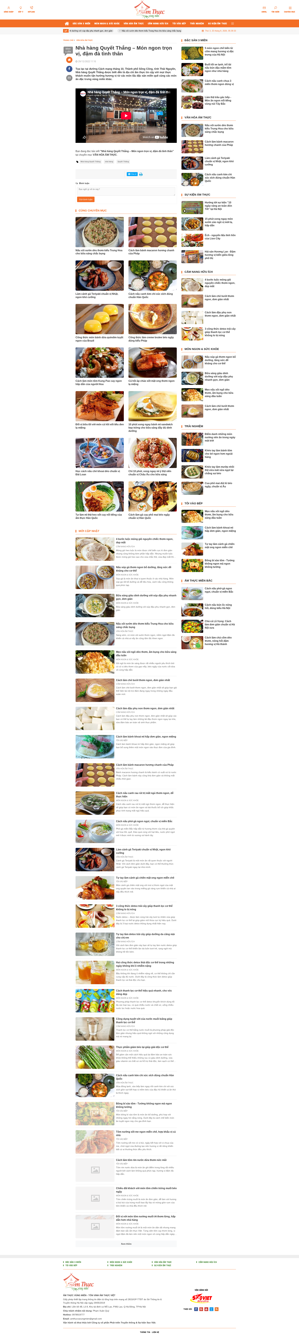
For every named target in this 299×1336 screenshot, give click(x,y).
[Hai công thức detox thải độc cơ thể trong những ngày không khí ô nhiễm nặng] (95, 972)
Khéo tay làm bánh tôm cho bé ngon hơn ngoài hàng (219, 453)
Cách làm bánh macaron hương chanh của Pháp (151, 252)
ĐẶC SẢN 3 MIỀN (196, 40)
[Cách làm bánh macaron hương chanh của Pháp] (95, 775)
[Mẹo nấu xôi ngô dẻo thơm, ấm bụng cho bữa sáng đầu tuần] (95, 662)
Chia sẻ (133, 174)
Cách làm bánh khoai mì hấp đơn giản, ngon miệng (146, 736)
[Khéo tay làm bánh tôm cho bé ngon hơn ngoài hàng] (192, 455)
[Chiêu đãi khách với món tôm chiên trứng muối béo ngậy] (95, 1198)
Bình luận (68, 50)
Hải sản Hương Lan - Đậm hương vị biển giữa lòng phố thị (220, 254)
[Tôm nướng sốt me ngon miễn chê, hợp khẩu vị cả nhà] (95, 1142)
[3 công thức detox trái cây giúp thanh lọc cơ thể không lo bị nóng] (95, 916)
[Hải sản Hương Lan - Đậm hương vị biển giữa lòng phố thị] (192, 256)
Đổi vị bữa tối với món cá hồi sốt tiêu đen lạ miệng (100, 426)
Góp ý (20, 12)
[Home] (69, 60)
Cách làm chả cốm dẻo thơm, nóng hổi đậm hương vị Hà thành (218, 640)
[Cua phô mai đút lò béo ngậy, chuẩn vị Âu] (192, 488)
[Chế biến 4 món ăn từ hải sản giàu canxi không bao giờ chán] (95, 1283)
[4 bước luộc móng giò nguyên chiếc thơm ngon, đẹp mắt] (95, 549)
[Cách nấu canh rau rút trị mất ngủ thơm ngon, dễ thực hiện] (95, 803)
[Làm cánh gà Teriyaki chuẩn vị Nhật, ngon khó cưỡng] (95, 859)
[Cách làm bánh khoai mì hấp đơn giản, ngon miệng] (95, 746)
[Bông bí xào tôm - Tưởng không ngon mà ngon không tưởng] (95, 1113)
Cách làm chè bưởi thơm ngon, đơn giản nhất (143, 680)
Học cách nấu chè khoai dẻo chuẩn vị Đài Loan (98, 473)
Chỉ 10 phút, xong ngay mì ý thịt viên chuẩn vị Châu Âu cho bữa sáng (149, 473)
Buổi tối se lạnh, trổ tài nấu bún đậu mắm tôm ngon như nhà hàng (218, 67)
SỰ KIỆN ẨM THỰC (197, 194)
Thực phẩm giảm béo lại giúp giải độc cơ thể (142, 1047)
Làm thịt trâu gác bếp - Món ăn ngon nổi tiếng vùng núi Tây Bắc (218, 100)
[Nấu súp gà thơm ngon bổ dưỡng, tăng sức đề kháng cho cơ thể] (95, 577)
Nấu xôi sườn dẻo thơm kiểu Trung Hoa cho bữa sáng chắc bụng (127, 31)
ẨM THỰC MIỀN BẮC (198, 580)
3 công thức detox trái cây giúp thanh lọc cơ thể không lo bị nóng (220, 332)
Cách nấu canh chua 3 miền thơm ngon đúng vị (219, 82)
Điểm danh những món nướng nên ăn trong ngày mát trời (220, 437)
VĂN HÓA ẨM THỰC (124, 631)
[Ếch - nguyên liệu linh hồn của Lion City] (192, 240)
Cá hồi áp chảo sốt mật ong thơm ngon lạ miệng (151, 383)
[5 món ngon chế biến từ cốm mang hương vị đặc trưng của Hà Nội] (192, 53)
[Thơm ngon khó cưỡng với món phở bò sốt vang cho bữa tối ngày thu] (95, 1311)
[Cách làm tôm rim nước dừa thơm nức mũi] (95, 1170)
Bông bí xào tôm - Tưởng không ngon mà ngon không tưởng (220, 563)
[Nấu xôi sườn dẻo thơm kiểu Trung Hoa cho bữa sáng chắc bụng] (95, 633)
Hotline (31, 12)
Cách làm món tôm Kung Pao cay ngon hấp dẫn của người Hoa (99, 383)
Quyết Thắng (123, 162)
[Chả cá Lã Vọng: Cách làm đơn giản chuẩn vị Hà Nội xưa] (192, 626)
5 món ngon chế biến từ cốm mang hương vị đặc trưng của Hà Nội (219, 51)
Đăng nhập (9, 12)
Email (264, 12)
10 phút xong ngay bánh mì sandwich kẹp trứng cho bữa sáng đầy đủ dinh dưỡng (150, 427)
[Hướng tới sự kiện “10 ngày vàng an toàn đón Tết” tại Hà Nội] (192, 207)
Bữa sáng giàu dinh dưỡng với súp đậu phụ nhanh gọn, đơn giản (219, 376)
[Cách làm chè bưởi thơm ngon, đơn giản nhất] (95, 690)
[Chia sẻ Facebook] (69, 69)
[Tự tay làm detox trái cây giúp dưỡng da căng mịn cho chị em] (95, 944)
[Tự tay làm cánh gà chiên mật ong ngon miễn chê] (95, 888)
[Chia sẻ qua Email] (69, 78)
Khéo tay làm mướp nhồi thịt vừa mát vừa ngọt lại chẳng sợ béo (219, 470)
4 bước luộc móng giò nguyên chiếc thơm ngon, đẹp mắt (220, 283)
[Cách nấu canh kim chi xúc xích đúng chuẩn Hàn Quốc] (95, 1085)
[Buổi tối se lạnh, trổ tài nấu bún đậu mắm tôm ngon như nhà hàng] (192, 69)
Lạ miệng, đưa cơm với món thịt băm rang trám (143, 1329)
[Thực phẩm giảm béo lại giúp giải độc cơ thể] (95, 1057)
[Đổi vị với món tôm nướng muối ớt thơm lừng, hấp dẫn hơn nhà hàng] (95, 1226)
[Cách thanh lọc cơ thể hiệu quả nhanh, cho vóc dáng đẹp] (95, 1000)
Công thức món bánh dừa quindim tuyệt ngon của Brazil (99, 339)
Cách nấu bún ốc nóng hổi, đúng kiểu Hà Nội (218, 606)
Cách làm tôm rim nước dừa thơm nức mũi (141, 1160)
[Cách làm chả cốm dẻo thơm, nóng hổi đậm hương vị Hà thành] (192, 642)
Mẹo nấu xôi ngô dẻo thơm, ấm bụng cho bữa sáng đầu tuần (219, 393)
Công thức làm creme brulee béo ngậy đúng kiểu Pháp (151, 339)
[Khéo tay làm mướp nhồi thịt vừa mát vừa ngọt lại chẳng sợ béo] (192, 471)
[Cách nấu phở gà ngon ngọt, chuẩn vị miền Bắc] (95, 831)
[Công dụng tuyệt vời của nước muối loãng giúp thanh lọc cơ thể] (95, 1029)
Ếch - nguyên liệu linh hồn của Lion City (220, 237)
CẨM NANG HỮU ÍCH (125, 547)
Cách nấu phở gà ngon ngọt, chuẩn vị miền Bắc (144, 821)
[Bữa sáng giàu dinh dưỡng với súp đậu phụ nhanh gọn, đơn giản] (95, 605)
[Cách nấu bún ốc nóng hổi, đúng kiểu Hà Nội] (192, 609)
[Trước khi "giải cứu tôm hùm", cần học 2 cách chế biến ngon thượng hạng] (95, 1254)
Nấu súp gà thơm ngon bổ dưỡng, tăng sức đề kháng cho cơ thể (220, 360)
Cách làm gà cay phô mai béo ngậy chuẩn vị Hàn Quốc (149, 516)
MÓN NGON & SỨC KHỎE (127, 575)
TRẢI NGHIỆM (194, 426)
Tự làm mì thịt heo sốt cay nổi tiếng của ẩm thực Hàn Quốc (99, 516)
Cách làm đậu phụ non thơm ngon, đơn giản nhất (145, 708)
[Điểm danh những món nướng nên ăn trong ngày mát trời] (192, 439)
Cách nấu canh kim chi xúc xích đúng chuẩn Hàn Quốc (150, 295)
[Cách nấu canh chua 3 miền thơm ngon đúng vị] (192, 85)
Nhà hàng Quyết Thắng (90, 162)
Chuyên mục (289, 12)
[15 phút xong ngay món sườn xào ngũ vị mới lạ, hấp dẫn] (192, 223)
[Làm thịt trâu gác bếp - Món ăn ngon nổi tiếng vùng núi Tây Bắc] (192, 102)
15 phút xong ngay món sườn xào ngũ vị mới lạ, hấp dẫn (219, 222)
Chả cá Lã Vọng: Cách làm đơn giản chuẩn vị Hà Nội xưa (220, 624)
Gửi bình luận (86, 199)
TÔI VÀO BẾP (122, 740)
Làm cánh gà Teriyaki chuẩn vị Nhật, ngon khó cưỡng (97, 295)
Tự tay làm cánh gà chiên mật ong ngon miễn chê (145, 877)
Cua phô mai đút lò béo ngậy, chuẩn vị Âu (218, 485)
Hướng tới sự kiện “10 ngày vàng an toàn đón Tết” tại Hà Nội (218, 205)
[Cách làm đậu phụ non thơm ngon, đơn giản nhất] (95, 718)
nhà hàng (109, 162)
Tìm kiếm (275, 12)
